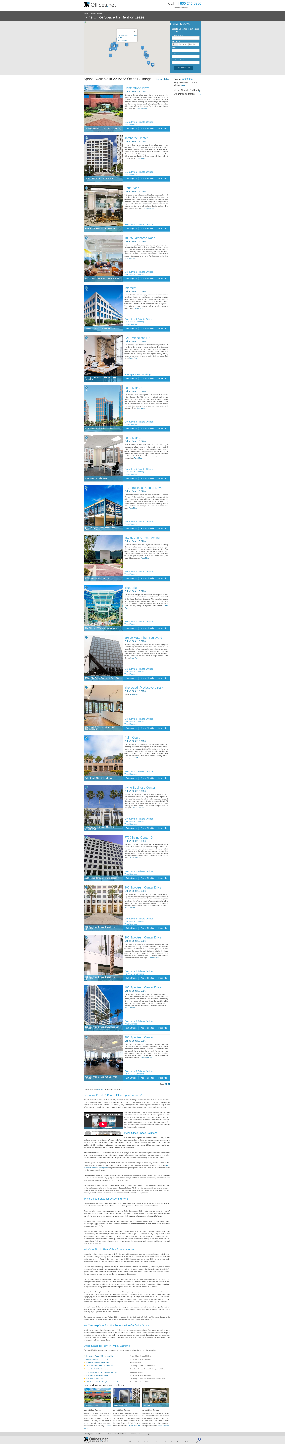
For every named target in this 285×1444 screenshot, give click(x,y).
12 (86, 637)
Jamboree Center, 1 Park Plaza (97, 1359)
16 (86, 837)
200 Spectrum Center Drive (142, 937)
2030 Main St (133, 388)
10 (86, 538)
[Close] (134, 31)
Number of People (178, 60)
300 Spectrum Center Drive (142, 887)
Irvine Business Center (139, 787)
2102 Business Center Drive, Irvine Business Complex (105, 1382)
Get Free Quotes (183, 68)
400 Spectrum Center (138, 1037)
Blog (147, 1434)
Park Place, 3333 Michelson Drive (97, 1362)
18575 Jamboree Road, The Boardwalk (99, 1366)
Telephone (175, 54)
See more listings (163, 79)
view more (101, 1089)
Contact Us (141, 1442)
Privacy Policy (196, 1442)
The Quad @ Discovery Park (143, 688)
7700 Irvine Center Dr (139, 837)
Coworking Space (136, 1434)
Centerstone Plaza (137, 88)
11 (86, 588)
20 (86, 1037)
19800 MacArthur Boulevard (143, 638)
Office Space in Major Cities (93, 1434)
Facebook (199, 1439)
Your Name (176, 41)
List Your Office (170, 1442)
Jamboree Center (136, 138)
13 (86, 687)
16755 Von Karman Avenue (142, 538)
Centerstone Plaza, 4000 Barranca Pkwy (100, 1356)
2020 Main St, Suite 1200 (94, 1378)
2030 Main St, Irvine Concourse (97, 1375)
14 (86, 737)
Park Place (131, 188)
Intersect (130, 288)
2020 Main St (133, 438)
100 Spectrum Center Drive (142, 987)
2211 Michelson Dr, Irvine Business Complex (101, 1372)
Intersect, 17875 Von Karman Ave (97, 1369)
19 (86, 987)
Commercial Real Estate (155, 1442)
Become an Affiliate (183, 1442)
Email (174, 47)
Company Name (177, 35)
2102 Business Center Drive (143, 488)
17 (86, 887)
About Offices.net (130, 1442)
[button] (127, 45)
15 (86, 787)
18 (86, 937)
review (183, 85)
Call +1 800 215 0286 (135, 91)
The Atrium (131, 588)
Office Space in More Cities (116, 1434)
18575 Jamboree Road (139, 238)
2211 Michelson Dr (137, 338)
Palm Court (132, 738)
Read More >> (141, 108)
